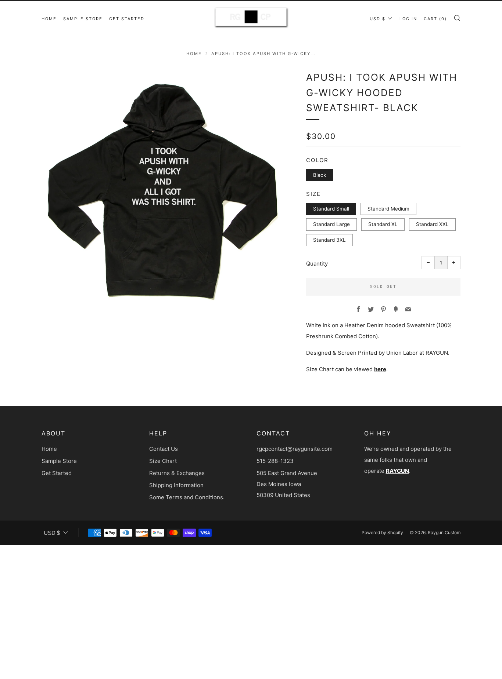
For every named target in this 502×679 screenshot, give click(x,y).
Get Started (126, 18)
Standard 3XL (329, 240)
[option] (163, 191)
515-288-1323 (275, 460)
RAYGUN (397, 470)
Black (319, 175)
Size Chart (163, 460)
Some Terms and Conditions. (187, 497)
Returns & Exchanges (177, 473)
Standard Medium (388, 209)
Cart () (435, 18)
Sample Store (83, 18)
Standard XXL (432, 224)
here (380, 369)
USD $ (378, 18)
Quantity (317, 263)
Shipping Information (176, 485)
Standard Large (331, 224)
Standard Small (331, 209)
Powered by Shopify (382, 532)
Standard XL (383, 224)
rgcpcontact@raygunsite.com (295, 448)
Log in (408, 18)
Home (49, 18)
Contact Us (163, 448)
